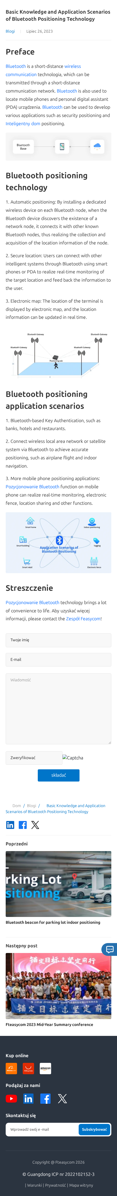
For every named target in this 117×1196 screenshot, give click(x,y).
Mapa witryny (81, 1185)
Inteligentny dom (23, 123)
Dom (16, 805)
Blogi (10, 31)
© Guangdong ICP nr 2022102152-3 (58, 1174)
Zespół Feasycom (83, 618)
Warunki (34, 1185)
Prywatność (55, 1185)
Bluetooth (16, 66)
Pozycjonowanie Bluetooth (32, 486)
